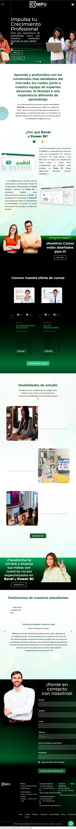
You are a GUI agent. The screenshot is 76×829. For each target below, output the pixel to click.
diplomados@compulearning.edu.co (50, 793)
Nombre (41, 700)
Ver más (21, 351)
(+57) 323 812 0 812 (48, 801)
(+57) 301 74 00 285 (67, 790)
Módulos (35, 814)
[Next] (71, 634)
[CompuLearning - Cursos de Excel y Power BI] (38, 4)
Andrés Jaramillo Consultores (53, 824)
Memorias (43, 814)
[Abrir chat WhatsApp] (71, 824)
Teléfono (41, 732)
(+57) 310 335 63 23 (48, 788)
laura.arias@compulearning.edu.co (50, 805)
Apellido (41, 711)
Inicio (21, 814)
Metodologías (54, 814)
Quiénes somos (27, 815)
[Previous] (5, 634)
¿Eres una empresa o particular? (50, 743)
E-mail (40, 721)
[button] (2, 4)
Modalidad (42, 753)
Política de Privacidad (56, 762)
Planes (63, 814)
